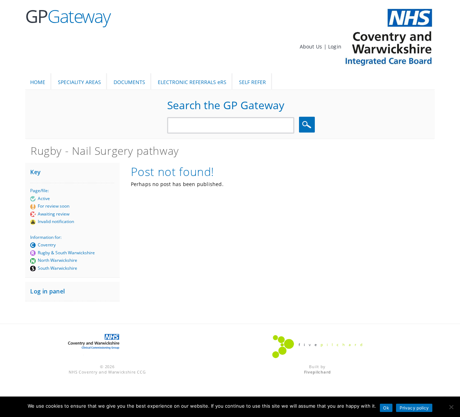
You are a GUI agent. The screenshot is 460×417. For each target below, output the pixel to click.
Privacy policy (414, 408)
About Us (312, 46)
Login (334, 46)
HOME (37, 82)
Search (308, 125)
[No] (451, 407)
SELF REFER (252, 82)
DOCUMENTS (129, 82)
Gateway (67, 16)
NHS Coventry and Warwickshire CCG (107, 372)
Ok (386, 408)
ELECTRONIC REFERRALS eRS (192, 82)
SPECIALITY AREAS (79, 82)
